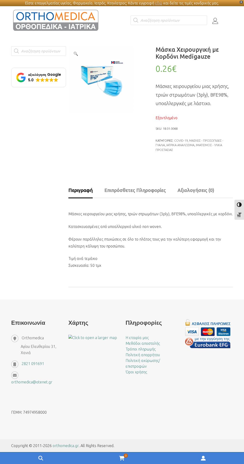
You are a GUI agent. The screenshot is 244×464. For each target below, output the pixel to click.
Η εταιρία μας (137, 337)
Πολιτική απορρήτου (143, 355)
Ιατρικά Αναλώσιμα (180, 145)
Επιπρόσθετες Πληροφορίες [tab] (135, 190)
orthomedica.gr (66, 445)
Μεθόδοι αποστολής (143, 343)
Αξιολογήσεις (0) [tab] (196, 190)
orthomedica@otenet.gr (31, 382)
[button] (75, 53)
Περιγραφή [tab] (80, 190)
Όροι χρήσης (136, 372)
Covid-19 (181, 140)
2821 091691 (33, 363)
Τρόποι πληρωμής (141, 349)
